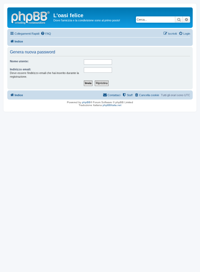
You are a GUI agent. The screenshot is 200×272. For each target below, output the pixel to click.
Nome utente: (19, 61)
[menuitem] (46, 33)
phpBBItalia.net (112, 105)
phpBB (86, 102)
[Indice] (31, 17)
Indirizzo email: (20, 69)
